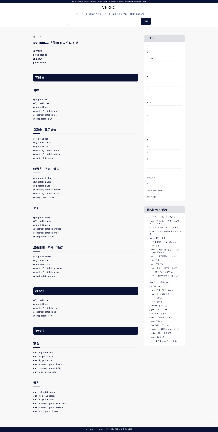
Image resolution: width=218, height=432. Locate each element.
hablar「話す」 (156, 321)
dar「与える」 (155, 286)
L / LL (149, 109)
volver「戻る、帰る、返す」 (161, 290)
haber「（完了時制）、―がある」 (164, 256)
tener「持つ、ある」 (158, 238)
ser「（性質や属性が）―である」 (164, 227)
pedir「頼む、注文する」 (160, 325)
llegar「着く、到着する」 (160, 294)
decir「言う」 (155, 246)
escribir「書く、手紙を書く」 (162, 333)
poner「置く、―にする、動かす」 (164, 268)
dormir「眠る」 (156, 298)
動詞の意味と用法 (154, 190)
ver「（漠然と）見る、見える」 (163, 242)
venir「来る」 (155, 260)
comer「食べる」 (157, 302)
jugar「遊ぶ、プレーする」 (161, 310)
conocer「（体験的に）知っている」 (165, 329)
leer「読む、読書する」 (159, 282)
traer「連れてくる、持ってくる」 (163, 341)
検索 (146, 21)
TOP (37, 37)
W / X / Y (151, 178)
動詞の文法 (151, 197)
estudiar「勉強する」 (158, 306)
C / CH (150, 58)
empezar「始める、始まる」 (161, 317)
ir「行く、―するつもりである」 (163, 217)
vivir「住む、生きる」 (158, 313)
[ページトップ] (212, 426)
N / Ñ (149, 121)
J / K (149, 102)
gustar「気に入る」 (157, 337)
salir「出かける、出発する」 (161, 272)
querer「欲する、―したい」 (161, 264)
